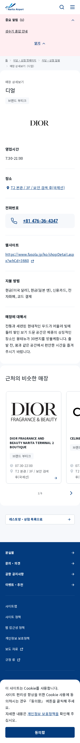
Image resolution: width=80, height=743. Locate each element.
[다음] (71, 493)
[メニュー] (72, 7)
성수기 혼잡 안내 (16, 31)
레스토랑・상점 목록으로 (25, 519)
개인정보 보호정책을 (43, 713)
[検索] (61, 7)
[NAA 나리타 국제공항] (14, 7)
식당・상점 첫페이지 (24, 60)
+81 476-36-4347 (40, 221)
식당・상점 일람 (51, 60)
